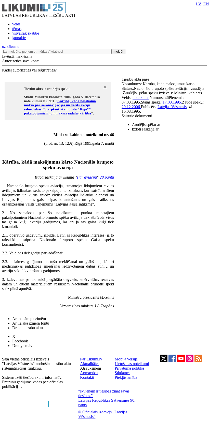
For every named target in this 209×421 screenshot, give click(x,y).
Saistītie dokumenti (137, 116)
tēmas (16, 28)
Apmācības (89, 373)
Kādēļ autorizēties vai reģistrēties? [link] (29, 70)
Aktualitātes (89, 363)
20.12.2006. (131, 107)
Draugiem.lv (22, 345)
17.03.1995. (172, 102)
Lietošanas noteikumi (132, 363)
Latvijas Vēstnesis (172, 107)
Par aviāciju (87, 177)
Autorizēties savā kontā (21, 61)
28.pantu (107, 177)
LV (198, 4)
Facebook (20, 341)
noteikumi (141, 97)
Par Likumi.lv (91, 359)
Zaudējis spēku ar (146, 124)
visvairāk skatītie (25, 33)
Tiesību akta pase (136, 79)
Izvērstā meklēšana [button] (17, 56)
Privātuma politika (129, 368)
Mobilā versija (126, 359)
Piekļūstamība (126, 377)
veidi (16, 24)
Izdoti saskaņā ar (145, 129)
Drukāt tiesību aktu (27, 328)
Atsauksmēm (90, 368)
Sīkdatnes (122, 373)
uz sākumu (10, 46)
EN (206, 4)
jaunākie (19, 38)
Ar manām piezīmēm (29, 318)
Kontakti (87, 377)
